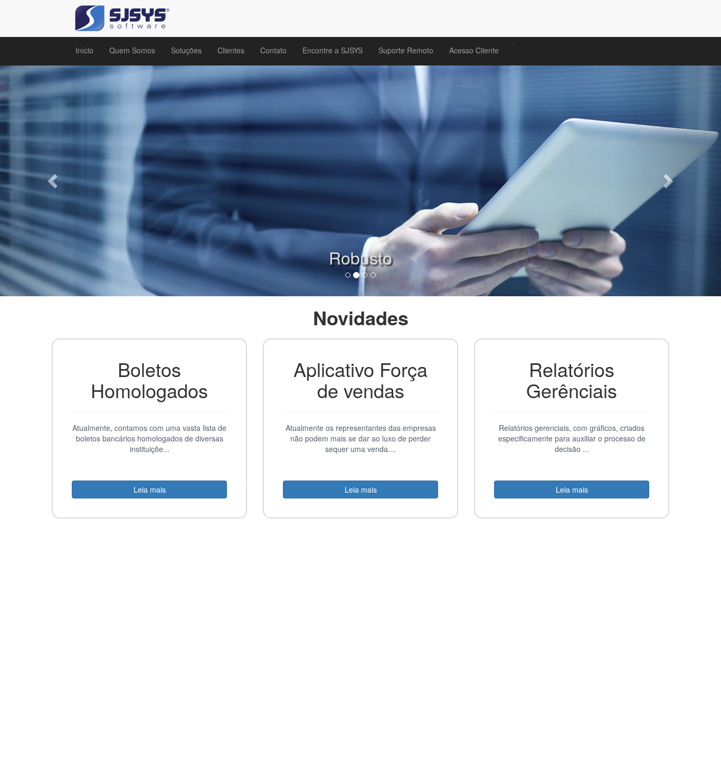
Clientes (230, 50)
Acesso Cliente (474, 50)
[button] (54, 180)
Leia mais (150, 489)
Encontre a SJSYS (332, 50)
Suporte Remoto (405, 50)
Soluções (186, 50)
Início (84, 50)
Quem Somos (132, 50)
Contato (273, 50)
